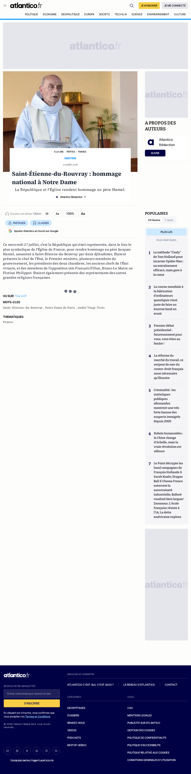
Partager (19, 223)
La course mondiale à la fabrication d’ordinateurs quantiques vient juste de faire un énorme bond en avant (168, 300)
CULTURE (180, 14)
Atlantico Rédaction (71, 196)
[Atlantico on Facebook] (27, 751)
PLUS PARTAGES (166, 240)
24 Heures (154, 220)
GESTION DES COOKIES (141, 730)
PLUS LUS (166, 231)
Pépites (71, 151)
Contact (171, 684)
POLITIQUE (31, 14)
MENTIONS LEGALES (139, 715)
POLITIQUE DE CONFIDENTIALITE (146, 737)
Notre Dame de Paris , (61, 308)
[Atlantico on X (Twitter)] (17, 751)
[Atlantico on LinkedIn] (36, 751)
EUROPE (89, 14)
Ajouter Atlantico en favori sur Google (36, 231)
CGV (130, 707)
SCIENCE (137, 14)
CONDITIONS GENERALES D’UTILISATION (151, 760)
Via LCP (20, 296)
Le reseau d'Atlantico (139, 684)
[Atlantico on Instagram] (46, 750)
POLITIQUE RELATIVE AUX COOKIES (148, 752)
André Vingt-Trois (91, 308)
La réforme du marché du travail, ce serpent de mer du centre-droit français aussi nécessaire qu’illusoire (168, 367)
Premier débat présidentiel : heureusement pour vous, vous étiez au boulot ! (168, 334)
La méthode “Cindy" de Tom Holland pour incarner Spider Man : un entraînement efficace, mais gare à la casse (168, 263)
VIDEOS (71, 730)
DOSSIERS (73, 715)
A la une (59, 151)
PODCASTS (74, 737)
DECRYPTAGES (76, 707)
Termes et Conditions (37, 716)
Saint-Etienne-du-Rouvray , (24, 308)
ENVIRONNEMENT (158, 14)
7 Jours (169, 220)
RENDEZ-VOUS (76, 722)
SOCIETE (104, 14)
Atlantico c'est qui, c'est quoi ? (90, 684)
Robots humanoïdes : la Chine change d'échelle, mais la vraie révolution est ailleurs (168, 442)
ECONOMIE (50, 14)
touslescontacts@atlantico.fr (32, 760)
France (82, 151)
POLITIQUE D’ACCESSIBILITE (144, 745)
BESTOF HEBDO (76, 745)
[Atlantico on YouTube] (56, 750)
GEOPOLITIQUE (70, 14)
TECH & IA (121, 14)
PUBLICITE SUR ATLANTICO (143, 722)
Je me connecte (175, 5)
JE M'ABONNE (149, 5)
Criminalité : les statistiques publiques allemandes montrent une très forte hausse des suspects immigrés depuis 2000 (167, 405)
